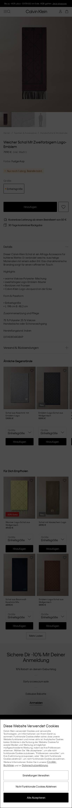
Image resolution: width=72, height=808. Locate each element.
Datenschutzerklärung (35, 765)
